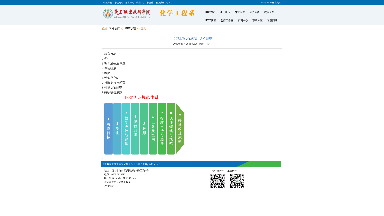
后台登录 (109, 186)
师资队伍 (254, 12)
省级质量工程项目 (164, 3)
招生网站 (129, 3)
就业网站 (140, 3)
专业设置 (240, 12)
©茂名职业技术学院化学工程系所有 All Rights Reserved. (131, 164)
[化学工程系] (152, 14)
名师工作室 (226, 20)
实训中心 (243, 20)
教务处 (150, 3)
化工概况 (225, 12)
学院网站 (119, 3)
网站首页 (210, 12)
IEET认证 (210, 20)
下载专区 (257, 20)
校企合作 (269, 12)
